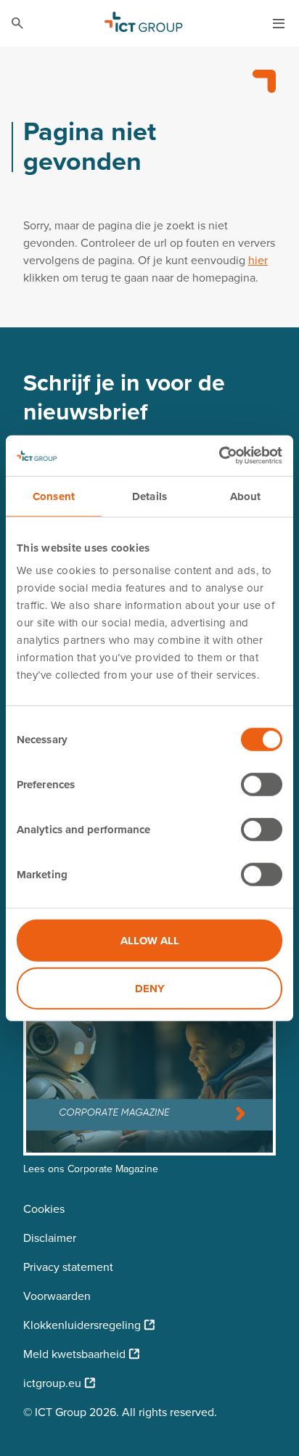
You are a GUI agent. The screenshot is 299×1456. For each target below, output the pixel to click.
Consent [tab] (54, 496)
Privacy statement (68, 1267)
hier (258, 260)
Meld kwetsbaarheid (74, 1354)
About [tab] (245, 496)
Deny (150, 988)
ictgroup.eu (52, 1383)
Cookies (44, 1209)
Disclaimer (49, 1238)
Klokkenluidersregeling (82, 1325)
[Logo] (144, 23)
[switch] (261, 784)
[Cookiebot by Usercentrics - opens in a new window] (218, 455)
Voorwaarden (57, 1296)
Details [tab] (149, 496)
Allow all (149, 941)
